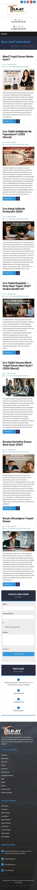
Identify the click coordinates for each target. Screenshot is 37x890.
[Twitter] (25, 2)
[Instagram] (28, 2)
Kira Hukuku (5, 826)
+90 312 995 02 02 (18, 693)
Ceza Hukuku (5, 837)
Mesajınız (5, 632)
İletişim (3, 786)
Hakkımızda (5, 758)
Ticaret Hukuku (5, 830)
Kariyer (3, 765)
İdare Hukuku (5, 833)
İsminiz (5, 604)
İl (3, 622)
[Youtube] (31, 2)
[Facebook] (21, 2)
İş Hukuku (4, 809)
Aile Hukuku (5, 806)
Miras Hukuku (5, 813)
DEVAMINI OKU (8, 121)
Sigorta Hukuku (6, 823)
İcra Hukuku (5, 816)
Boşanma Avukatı (6, 792)
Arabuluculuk (5, 772)
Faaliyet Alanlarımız (7, 775)
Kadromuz (4, 769)
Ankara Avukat (5, 789)
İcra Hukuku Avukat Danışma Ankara (19, 66)
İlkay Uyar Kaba (12, 64)
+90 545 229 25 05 (18, 702)
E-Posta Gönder (9, 870)
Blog (2, 779)
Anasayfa (16, 46)
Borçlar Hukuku (6, 819)
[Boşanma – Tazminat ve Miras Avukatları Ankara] (18, 9)
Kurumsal (4, 762)
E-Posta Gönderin (18, 711)
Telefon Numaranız (8, 613)
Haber (3, 782)
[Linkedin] (34, 2)
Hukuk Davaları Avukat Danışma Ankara (19, 528)
